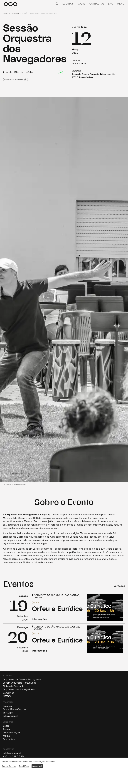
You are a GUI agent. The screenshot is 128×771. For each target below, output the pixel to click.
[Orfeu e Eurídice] (64, 607)
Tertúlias (8, 713)
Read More (24, 766)
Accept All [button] (37, 766)
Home (5, 13)
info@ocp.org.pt (12, 753)
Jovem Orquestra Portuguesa (19, 683)
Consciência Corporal (15, 709)
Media (6, 736)
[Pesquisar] (57, 3)
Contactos (96, 4)
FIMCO (7, 696)
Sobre (81, 4)
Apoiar (6, 729)
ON (60, 72)
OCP (35, 602)
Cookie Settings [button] (9, 766)
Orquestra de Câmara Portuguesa (22, 679)
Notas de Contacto (14, 686)
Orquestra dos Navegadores (19, 689)
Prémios (7, 706)
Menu (120, 4)
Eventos (68, 4)
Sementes (8, 693)
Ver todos (119, 586)
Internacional (10, 716)
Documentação (11, 732)
